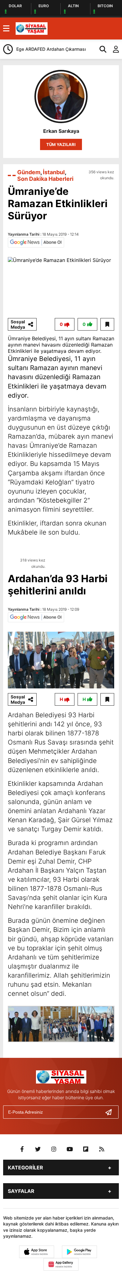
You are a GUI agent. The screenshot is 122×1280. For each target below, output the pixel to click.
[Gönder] (111, 1112)
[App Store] (36, 1252)
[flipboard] (85, 1149)
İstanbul (54, 172)
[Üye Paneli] (112, 49)
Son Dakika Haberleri (45, 178)
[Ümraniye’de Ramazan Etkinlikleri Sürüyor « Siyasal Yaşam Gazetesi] (32, 28)
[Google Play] (79, 1252)
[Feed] (101, 1149)
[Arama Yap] (100, 49)
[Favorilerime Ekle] (107, 324)
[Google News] (36, 242)
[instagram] (53, 1149)
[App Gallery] (61, 1264)
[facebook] (22, 1149)
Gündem (28, 172)
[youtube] (69, 1149)
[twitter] (37, 1149)
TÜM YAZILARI (61, 144)
